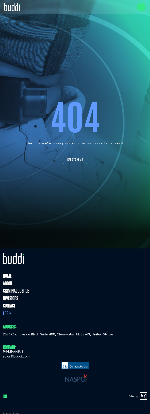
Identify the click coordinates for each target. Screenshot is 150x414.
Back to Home (75, 159)
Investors (10, 298)
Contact (9, 305)
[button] (141, 7)
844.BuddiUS (13, 351)
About (7, 283)
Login (7, 313)
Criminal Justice (16, 290)
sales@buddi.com (16, 356)
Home (7, 275)
